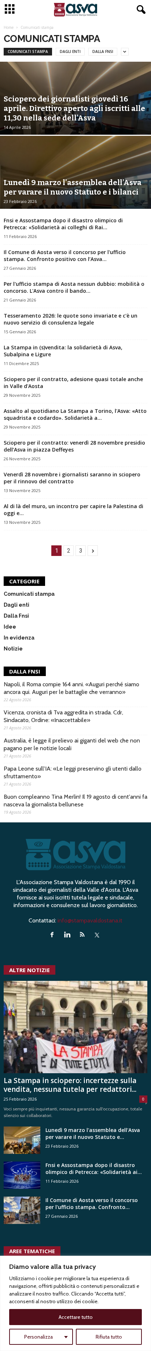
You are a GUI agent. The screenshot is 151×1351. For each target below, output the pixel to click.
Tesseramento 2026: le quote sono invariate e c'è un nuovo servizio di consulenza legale (70, 319)
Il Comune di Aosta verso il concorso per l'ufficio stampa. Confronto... (91, 1203)
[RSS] (83, 935)
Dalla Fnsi (102, 51)
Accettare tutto (76, 1317)
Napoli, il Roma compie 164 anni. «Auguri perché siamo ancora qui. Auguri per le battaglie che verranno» (71, 688)
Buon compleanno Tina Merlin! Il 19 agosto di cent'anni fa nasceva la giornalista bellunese (75, 800)
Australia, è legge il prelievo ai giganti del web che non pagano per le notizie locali (72, 744)
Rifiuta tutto (109, 1336)
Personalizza (38, 1336)
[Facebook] (53, 935)
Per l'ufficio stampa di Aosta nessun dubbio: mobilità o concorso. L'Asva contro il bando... (74, 287)
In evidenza (19, 638)
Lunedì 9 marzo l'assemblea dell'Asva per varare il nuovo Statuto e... (92, 1133)
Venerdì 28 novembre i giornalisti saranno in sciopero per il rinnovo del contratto (72, 478)
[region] (75, 1303)
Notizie (13, 649)
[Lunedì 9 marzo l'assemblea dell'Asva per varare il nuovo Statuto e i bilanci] (22, 1140)
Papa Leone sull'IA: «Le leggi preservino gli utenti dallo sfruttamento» (72, 772)
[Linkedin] (68, 935)
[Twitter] (98, 935)
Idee (10, 627)
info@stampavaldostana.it (90, 920)
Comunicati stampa (28, 51)
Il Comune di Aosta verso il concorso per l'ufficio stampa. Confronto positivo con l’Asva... (65, 255)
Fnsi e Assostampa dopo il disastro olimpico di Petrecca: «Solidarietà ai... (93, 1168)
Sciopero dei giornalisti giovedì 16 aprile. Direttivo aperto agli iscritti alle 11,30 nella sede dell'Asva (74, 108)
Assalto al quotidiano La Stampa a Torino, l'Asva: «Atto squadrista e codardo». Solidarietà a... (75, 414)
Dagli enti (70, 51)
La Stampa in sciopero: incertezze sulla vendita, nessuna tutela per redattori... (70, 1085)
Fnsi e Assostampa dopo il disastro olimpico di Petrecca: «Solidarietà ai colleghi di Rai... (63, 224)
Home (9, 27)
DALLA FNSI (24, 671)
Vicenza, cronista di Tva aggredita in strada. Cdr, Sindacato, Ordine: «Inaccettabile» (63, 716)
